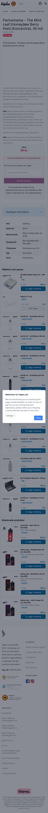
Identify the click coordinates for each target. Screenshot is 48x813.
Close (38, 418)
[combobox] (10, 415)
